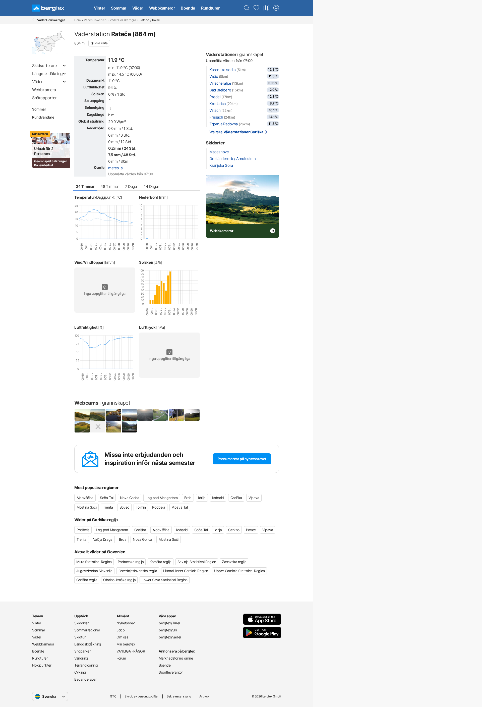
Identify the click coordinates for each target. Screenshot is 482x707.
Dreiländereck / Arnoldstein (232, 158)
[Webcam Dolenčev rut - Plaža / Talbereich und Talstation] (160, 414)
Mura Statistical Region (94, 562)
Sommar (118, 8)
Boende (188, 8)
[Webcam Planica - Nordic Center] (82, 414)
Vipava (254, 498)
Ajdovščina (85, 498)
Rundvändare (43, 117)
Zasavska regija (234, 562)
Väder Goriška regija (123, 20)
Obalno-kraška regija (119, 580)
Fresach (216, 117)
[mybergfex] (276, 8)
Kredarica (217, 103)
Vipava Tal (180, 507)
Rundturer (210, 8)
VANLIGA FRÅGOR (130, 651)
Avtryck (204, 696)
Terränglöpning (86, 665)
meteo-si (116, 168)
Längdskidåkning (87, 644)
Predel (215, 96)
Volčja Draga (102, 539)
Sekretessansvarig (179, 696)
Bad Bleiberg (220, 90)
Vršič (213, 76)
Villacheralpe (220, 83)
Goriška (236, 498)
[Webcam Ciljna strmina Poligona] (192, 414)
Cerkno (233, 530)
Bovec (124, 507)
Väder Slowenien (95, 20)
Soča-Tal (106, 498)
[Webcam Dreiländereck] (98, 414)
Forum (121, 658)
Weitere (236, 132)
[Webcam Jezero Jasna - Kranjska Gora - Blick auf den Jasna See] (129, 426)
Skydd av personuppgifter (141, 696)
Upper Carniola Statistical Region (239, 571)
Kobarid (218, 498)
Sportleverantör (171, 672)
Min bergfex (125, 644)
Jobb (120, 630)
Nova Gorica (129, 498)
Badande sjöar (85, 679)
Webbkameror (162, 8)
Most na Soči (86, 507)
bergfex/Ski (168, 630)
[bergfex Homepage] (48, 8)
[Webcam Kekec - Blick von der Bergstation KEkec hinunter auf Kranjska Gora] (113, 426)
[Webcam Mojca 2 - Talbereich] (82, 426)
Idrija (202, 498)
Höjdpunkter (41, 665)
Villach (214, 110)
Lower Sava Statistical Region (164, 580)
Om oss (122, 637)
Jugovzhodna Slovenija (94, 571)
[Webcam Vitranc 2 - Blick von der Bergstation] (176, 414)
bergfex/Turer (169, 623)
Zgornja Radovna (223, 124)
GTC (113, 696)
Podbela (158, 507)
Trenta (108, 507)
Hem (77, 20)
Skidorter (81, 623)
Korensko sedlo (222, 69)
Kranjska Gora (221, 165)
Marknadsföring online (176, 658)
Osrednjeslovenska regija (137, 571)
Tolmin (141, 507)
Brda (188, 498)
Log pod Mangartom (161, 498)
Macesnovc (218, 151)
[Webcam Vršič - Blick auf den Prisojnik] (98, 426)
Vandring (81, 658)
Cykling (80, 672)
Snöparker (82, 651)
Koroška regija (160, 562)
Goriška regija (86, 580)
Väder (137, 8)
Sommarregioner (87, 630)
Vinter (99, 8)
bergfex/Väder (170, 637)
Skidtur (79, 637)
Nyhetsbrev (125, 623)
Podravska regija (131, 562)
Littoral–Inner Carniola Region (185, 571)
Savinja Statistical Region (196, 562)
